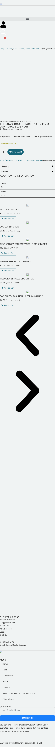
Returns (5, 171)
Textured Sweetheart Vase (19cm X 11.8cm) (23, 244)
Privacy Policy (9, 699)
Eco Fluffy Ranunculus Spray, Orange (21, 296)
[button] (27, 19)
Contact (6, 687)
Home (5, 664)
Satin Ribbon (18, 49)
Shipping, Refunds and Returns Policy (19, 693)
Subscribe (27, 718)
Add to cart (15, 152)
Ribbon (9, 49)
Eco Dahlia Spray (9, 227)
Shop (2, 49)
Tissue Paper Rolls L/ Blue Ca (15, 261)
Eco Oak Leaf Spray (10, 209)
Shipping (5, 166)
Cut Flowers (8, 676)
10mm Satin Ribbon (34, 49)
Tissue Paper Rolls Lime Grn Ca (17, 279)
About (5, 681)
